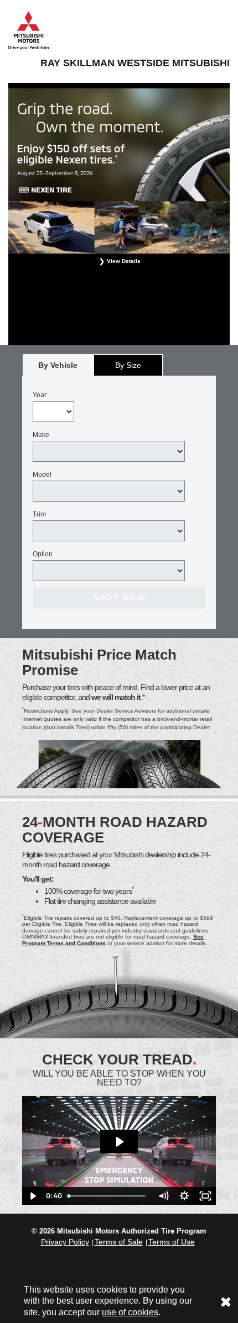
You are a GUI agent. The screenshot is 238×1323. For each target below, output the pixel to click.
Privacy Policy (65, 1241)
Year (39, 395)
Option (43, 554)
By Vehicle (57, 365)
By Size (128, 365)
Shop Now (119, 597)
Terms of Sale (119, 1241)
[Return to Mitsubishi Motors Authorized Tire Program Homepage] (28, 29)
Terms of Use (171, 1241)
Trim (39, 514)
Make (41, 435)
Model (42, 474)
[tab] (58, 365)
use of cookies (130, 1312)
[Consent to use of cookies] (226, 1301)
